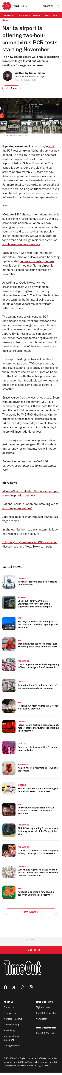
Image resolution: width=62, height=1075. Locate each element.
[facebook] (5, 987)
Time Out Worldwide (46, 1033)
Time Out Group (12, 1025)
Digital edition (43, 1007)
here (16, 189)
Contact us (9, 1007)
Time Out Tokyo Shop (46, 1013)
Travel (47, 15)
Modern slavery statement (11, 1038)
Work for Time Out (13, 1019)
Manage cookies (12, 1046)
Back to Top (34, 950)
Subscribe (48, 7)
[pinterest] (22, 987)
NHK (51, 146)
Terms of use (10, 1013)
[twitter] (14, 987)
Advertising (9, 1031)
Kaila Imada (37, 73)
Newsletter (41, 1019)
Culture (36, 15)
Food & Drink (24, 15)
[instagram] (31, 987)
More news (31, 912)
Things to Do (8, 15)
